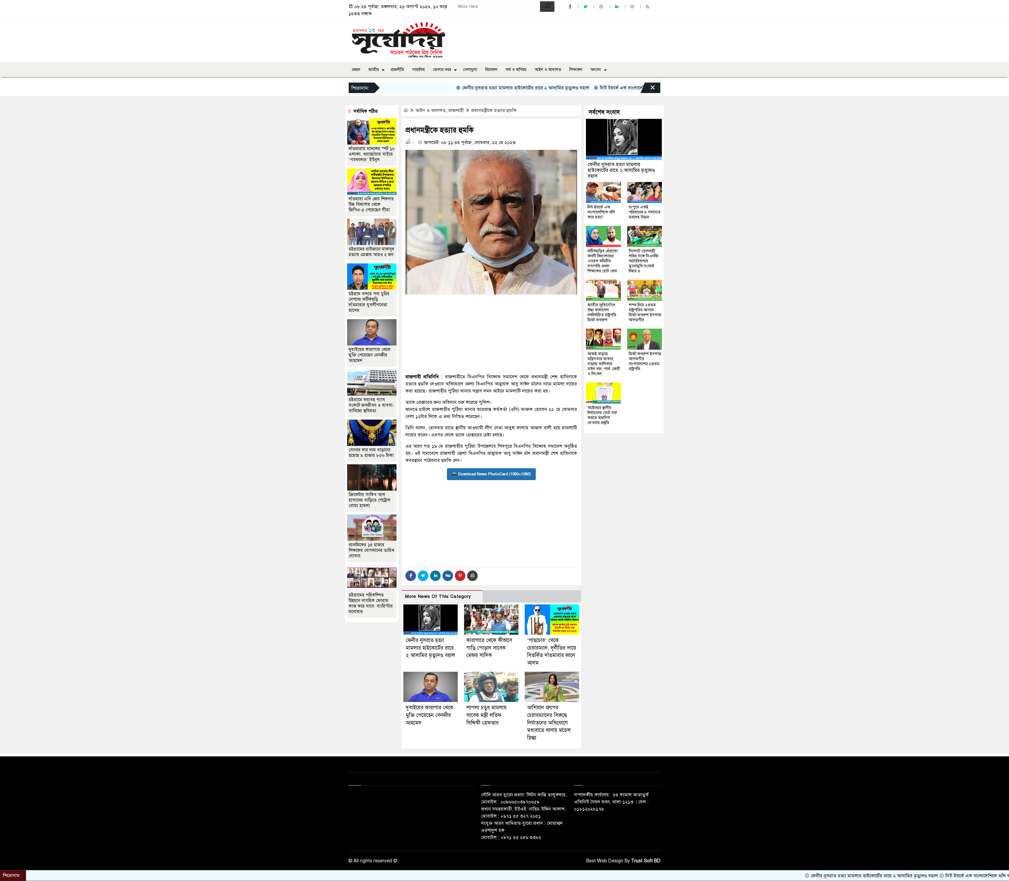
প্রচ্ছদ (356, 69)
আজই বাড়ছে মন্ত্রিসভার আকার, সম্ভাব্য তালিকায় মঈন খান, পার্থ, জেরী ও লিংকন (604, 363)
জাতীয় (373, 69)
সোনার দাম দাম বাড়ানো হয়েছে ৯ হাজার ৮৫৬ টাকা (371, 452)
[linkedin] (617, 7)
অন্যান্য (595, 69)
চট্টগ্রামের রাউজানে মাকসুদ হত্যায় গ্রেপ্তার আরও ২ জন (371, 251)
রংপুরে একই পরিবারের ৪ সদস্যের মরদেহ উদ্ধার (644, 212)
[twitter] (586, 7)
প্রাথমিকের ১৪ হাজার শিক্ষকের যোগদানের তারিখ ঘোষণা (371, 550)
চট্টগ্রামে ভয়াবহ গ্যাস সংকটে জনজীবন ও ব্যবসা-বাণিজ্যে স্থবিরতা (371, 405)
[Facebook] (410, 576)
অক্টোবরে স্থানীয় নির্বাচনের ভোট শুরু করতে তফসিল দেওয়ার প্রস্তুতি (602, 415)
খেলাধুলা (470, 69)
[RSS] (648, 7)
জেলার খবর (442, 69)
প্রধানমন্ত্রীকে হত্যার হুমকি (494, 110)
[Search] (547, 6)
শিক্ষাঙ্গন (575, 69)
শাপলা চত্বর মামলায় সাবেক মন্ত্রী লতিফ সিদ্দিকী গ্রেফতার (486, 715)
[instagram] (602, 7)
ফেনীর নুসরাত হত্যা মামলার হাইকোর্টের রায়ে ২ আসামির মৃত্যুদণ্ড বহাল (475, 88)
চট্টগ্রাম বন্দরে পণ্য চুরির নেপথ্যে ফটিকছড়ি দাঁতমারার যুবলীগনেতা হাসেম (369, 302)
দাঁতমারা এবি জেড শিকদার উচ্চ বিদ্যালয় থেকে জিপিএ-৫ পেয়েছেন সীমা (371, 204)
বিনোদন (491, 69)
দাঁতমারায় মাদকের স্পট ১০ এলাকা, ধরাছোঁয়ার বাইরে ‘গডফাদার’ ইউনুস (372, 154)
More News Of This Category (438, 596)
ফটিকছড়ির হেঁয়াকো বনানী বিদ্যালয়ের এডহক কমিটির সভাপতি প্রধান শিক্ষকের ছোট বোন (603, 261)
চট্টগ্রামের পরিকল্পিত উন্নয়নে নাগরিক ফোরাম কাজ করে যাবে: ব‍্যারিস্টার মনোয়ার (371, 603)
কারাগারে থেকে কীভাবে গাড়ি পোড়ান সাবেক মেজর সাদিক (489, 648)
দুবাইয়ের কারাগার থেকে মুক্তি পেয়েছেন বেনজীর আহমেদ (429, 715)
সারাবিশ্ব (418, 69)
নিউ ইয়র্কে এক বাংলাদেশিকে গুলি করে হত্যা (589, 88)
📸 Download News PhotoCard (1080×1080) (491, 474)
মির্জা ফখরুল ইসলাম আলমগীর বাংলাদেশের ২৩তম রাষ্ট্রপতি (645, 361)
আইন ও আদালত (548, 69)
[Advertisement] (491, 334)
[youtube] (633, 7)
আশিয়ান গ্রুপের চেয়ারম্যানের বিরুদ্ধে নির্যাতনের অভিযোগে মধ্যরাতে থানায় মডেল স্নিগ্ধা (549, 722)
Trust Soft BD (646, 861)
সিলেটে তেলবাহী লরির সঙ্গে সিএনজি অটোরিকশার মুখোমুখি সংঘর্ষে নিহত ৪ (643, 261)
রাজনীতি (397, 69)
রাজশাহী (456, 110)
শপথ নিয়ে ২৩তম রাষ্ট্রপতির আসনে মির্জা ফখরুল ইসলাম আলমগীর (645, 312)
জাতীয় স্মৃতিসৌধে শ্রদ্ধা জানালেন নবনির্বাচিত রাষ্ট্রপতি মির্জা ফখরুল (602, 312)
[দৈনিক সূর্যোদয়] (398, 39)
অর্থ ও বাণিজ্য (516, 69)
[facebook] (571, 7)
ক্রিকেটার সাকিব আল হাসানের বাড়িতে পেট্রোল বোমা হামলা (369, 500)
